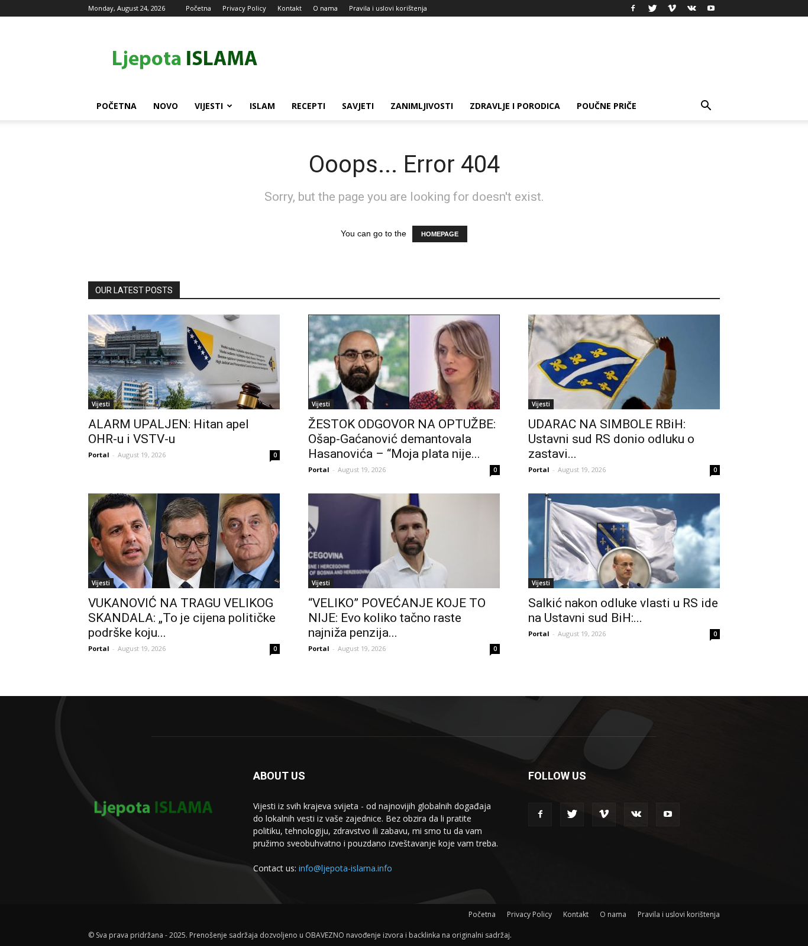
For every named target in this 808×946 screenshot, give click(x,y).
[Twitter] (652, 8)
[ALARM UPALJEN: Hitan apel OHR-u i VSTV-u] (184, 362)
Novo (165, 105)
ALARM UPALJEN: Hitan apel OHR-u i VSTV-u (168, 431)
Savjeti (358, 105)
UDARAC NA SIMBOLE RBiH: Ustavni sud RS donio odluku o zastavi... (611, 439)
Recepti (308, 105)
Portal (98, 454)
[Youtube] (711, 8)
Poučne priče (606, 105)
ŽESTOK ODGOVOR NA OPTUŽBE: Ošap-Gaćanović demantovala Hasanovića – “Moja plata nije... (402, 439)
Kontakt (289, 8)
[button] (705, 107)
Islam (262, 105)
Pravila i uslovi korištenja (388, 8)
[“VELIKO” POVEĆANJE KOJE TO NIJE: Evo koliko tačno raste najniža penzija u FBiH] (404, 540)
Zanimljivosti (421, 105)
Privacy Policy (244, 8)
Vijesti (209, 105)
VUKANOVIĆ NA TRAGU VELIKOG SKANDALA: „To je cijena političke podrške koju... (182, 618)
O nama (325, 8)
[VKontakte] (691, 8)
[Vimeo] (672, 8)
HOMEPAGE (439, 234)
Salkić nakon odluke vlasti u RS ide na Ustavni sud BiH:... (623, 610)
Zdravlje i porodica (515, 105)
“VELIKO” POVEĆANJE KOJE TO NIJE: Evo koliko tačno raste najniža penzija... (397, 618)
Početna (198, 8)
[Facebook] (633, 8)
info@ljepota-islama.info (345, 868)
